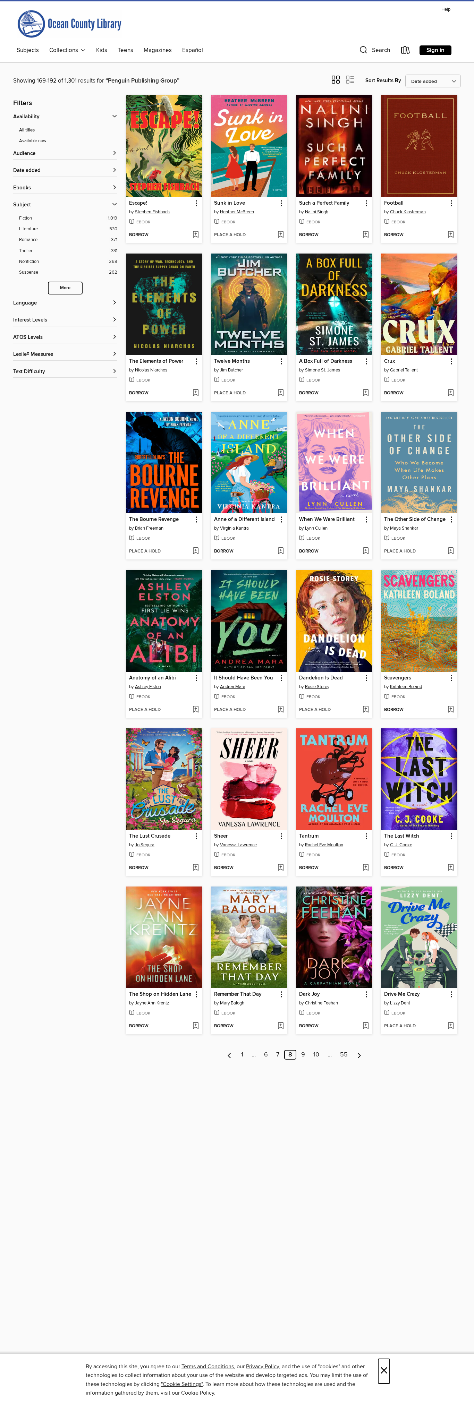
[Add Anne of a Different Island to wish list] (280, 551)
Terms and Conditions (207, 1366)
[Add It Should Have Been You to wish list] (280, 709)
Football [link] (394, 203)
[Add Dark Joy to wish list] (365, 1026)
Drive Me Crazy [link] (402, 994)
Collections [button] (65, 50)
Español (192, 50)
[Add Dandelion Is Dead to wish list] (365, 709)
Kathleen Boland (406, 687)
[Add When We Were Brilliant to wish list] (365, 551)
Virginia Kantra (234, 528)
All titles (27, 130)
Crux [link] (389, 361)
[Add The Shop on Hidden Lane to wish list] (195, 1026)
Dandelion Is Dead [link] (321, 678)
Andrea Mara (232, 687)
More (65, 288)
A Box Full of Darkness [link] (325, 361)
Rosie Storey (317, 687)
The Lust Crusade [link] (149, 836)
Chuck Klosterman (408, 212)
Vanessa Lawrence (238, 845)
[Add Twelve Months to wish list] (280, 393)
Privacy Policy (262, 1366)
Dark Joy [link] (309, 994)
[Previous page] (229, 1055)
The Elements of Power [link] (156, 361)
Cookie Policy (197, 1392)
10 (316, 1055)
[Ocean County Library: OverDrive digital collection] (69, 24)
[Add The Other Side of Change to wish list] (450, 551)
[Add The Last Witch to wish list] (450, 868)
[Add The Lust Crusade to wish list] (195, 868)
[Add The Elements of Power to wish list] (195, 393)
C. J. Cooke (401, 845)
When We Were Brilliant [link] (327, 519)
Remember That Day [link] (238, 994)
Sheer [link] (221, 836)
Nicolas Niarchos (151, 370)
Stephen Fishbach (152, 212)
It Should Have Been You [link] (243, 678)
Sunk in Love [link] (229, 203)
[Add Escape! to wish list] (195, 235)
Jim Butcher (231, 370)
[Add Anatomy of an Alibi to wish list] (195, 709)
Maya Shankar (404, 528)
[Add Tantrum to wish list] (365, 868)
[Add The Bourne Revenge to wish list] (195, 551)
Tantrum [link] (309, 836)
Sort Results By (383, 80)
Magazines (158, 50)
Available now (32, 141)
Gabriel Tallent (404, 370)
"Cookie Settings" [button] (182, 1384)
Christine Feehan (321, 1003)
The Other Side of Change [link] (415, 519)
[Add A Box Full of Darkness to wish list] (365, 393)
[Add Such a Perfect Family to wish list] (365, 235)
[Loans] (405, 51)
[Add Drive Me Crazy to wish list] (450, 1026)
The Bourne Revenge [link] (154, 519)
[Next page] (359, 1055)
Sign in (435, 50)
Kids (101, 50)
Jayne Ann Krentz (152, 1003)
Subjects (28, 50)
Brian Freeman (149, 528)
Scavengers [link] (397, 678)
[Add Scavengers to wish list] (450, 709)
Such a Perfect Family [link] (324, 203)
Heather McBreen (237, 212)
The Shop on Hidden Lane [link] (160, 994)
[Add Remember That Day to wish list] (280, 1026)
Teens (125, 50)
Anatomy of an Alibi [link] (152, 678)
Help (445, 9)
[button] (374, 51)
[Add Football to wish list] (450, 235)
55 (344, 1055)
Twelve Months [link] (232, 361)
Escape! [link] (138, 203)
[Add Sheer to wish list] (280, 868)
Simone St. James (322, 370)
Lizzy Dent (400, 1003)
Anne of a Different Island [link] (244, 519)
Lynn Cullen (316, 528)
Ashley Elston (148, 687)
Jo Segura (144, 845)
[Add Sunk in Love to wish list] (280, 235)
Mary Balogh (232, 1003)
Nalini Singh (316, 212)
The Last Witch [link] (401, 836)
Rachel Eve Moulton (324, 845)
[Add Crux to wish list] (450, 393)
